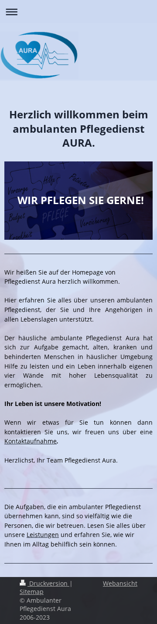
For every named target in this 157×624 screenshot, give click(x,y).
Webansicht (120, 583)
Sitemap (32, 591)
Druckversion (48, 583)
